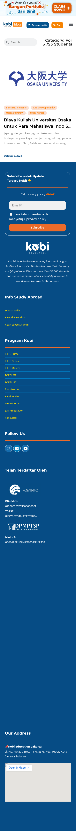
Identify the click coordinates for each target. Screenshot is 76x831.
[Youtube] (25, 448)
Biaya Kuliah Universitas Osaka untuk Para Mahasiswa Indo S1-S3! (37, 126)
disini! (50, 194)
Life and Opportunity (44, 107)
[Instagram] (8, 448)
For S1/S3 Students (16, 107)
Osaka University (14, 113)
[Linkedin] (17, 448)
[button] (71, 24)
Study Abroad (37, 113)
